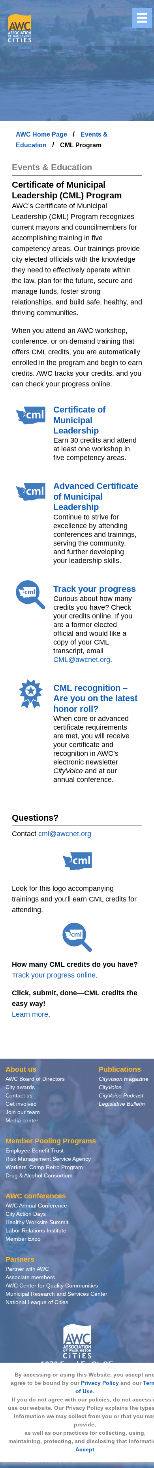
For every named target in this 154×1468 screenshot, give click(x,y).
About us (21, 1069)
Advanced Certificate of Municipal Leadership (95, 496)
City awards (20, 1087)
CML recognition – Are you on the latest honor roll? (95, 698)
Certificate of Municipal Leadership (79, 420)
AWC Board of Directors (35, 1079)
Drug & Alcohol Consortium (39, 1175)
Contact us (19, 1095)
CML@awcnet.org (81, 660)
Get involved (21, 1104)
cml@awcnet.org (64, 834)
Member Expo (23, 1239)
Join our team (23, 1112)
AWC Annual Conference (36, 1205)
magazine (123, 1079)
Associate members (30, 1277)
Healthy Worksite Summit (37, 1222)
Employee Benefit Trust (35, 1150)
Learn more (30, 1014)
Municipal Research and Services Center (56, 1294)
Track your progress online (54, 975)
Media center (22, 1120)
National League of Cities (37, 1302)
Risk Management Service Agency (48, 1159)
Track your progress (94, 589)
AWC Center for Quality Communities (52, 1285)
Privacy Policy (100, 1383)
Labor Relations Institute (36, 1230)
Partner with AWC (27, 1269)
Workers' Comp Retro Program (44, 1167)
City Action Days (26, 1214)
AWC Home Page (42, 134)
